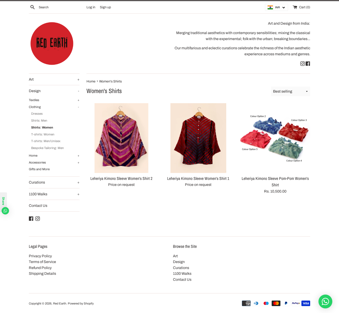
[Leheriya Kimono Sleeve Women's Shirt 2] (121, 138)
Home (54, 155)
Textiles (54, 100)
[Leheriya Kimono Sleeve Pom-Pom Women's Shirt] (275, 138)
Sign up (105, 7)
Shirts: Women (42, 127)
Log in (90, 7)
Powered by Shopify (81, 303)
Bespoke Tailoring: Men (47, 148)
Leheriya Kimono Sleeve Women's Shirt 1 (198, 178)
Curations (54, 182)
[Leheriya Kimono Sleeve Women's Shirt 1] (198, 138)
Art (54, 79)
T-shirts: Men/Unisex (45, 141)
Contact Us (38, 206)
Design (54, 91)
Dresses (37, 113)
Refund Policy (40, 268)
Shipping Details (42, 273)
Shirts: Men (39, 120)
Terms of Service (42, 262)
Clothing (54, 107)
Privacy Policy (40, 256)
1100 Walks (54, 194)
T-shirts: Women (42, 134)
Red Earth (59, 303)
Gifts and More (39, 169)
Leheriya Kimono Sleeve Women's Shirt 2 (121, 178)
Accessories (54, 162)
